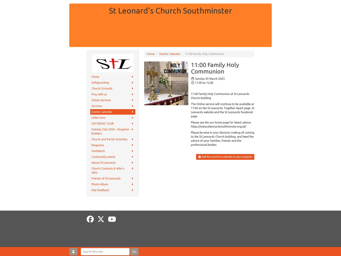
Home (95, 76)
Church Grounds (101, 88)
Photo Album (99, 184)
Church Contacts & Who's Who (107, 170)
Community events (103, 156)
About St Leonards (103, 162)
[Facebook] (90, 219)
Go (134, 251)
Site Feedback (100, 190)
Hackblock (98, 151)
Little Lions (98, 117)
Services (96, 106)
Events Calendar (101, 111)
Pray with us (99, 94)
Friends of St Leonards (106, 178)
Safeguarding (100, 82)
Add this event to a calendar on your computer (226, 156)
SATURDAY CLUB (102, 123)
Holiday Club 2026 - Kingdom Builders (110, 131)
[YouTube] (112, 219)
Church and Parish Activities (109, 139)
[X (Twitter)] (100, 219)
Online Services (101, 100)
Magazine (97, 145)
